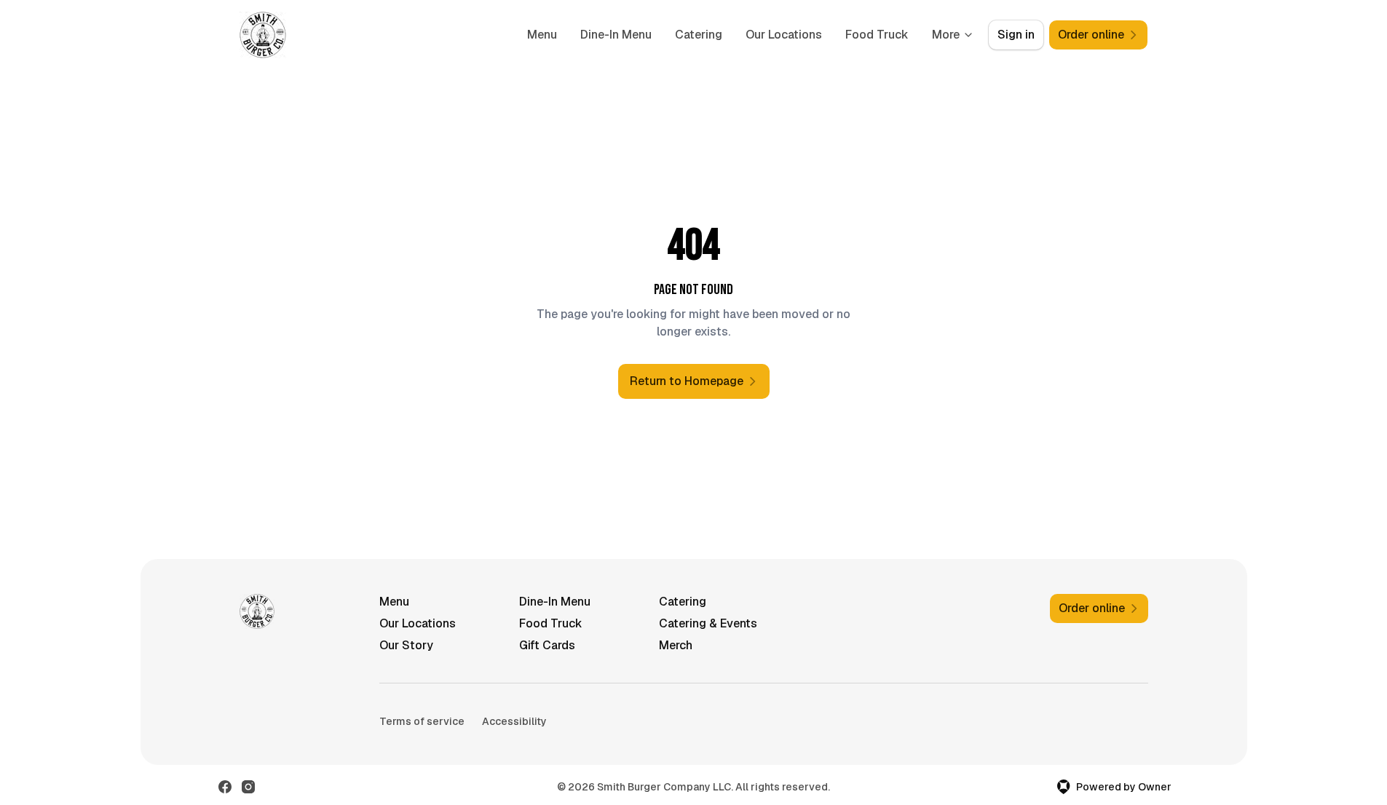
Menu (542, 34)
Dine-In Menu (616, 34)
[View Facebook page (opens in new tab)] (225, 787)
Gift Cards (547, 645)
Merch (675, 645)
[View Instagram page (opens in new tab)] (248, 787)
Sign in (1016, 34)
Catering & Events (708, 623)
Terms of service (422, 721)
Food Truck (877, 34)
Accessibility (514, 721)
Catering (698, 34)
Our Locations (784, 34)
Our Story (406, 645)
